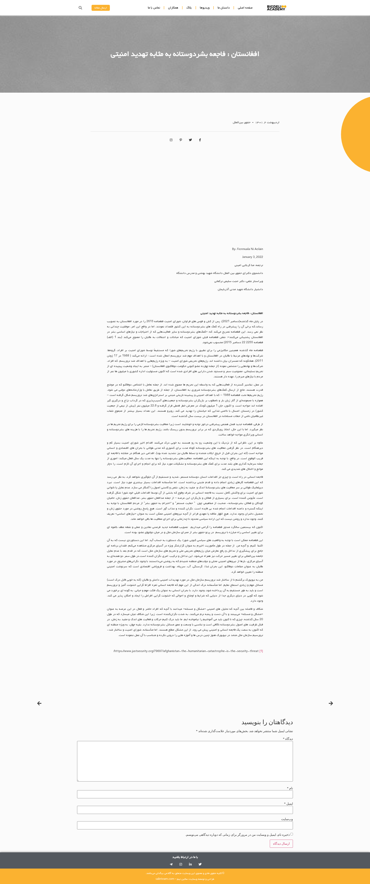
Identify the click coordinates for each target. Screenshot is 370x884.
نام (290, 788)
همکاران (173, 7)
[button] (80, 8)
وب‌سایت (287, 819)
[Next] (111, 703)
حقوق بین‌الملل (242, 122)
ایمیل (288, 803)
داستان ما (224, 7)
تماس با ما (154, 7)
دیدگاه (288, 738)
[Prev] (259, 703)
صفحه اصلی (245, 7)
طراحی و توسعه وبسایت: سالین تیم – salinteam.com (185, 879)
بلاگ (189, 7)
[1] (261, 651)
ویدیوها (204, 7)
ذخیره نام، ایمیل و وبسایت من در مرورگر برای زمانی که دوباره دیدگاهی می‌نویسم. (237, 834)
